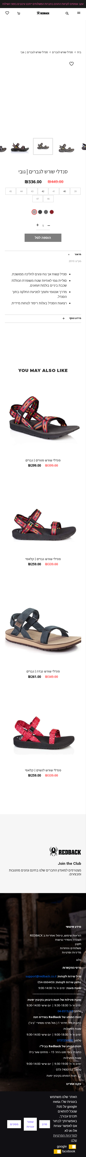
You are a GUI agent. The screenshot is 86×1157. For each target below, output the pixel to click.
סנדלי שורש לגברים (62, 52)
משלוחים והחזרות (70, 948)
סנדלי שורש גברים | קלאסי (43, 559)
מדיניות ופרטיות (71, 952)
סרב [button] (44, 1124)
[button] (72, 1147)
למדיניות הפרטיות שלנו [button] (65, 1138)
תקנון (78, 944)
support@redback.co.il (41, 976)
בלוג (78, 960)
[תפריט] (78, 13)
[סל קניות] (19, 13)
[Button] (7, 13)
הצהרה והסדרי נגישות (68, 940)
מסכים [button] (14, 1124)
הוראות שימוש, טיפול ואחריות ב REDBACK (55, 935)
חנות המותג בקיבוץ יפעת (61, 1075)
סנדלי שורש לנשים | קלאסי (43, 770)
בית (79, 52)
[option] (43, 95)
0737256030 (65, 1040)
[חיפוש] (67, 13)
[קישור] (43, 13)
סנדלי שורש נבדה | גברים (43, 671)
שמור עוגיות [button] (30, 1124)
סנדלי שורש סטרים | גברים (43, 460)
